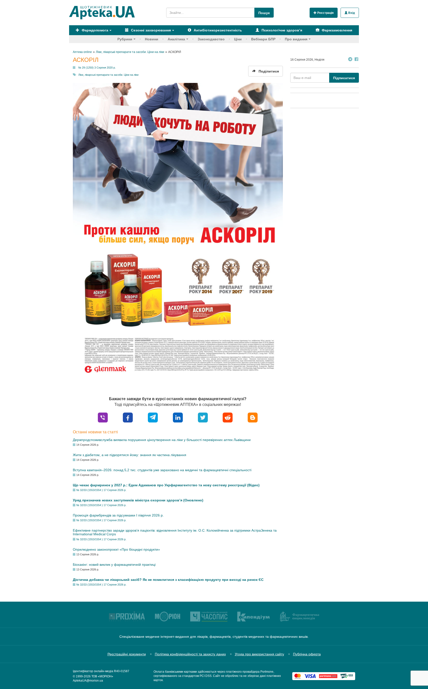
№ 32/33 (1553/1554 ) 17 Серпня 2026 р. (101, 490)
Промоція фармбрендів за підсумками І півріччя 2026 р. (118, 515)
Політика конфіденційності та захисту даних (190, 654)
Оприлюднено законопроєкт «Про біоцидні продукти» (116, 549)
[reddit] (228, 417)
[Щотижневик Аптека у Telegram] (350, 60)
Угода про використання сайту (259, 654)
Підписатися (344, 78)
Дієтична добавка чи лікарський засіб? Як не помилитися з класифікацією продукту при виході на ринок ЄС (168, 580)
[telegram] (153, 417)
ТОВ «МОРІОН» (102, 676)
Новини (151, 39)
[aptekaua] (253, 417)
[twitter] (203, 417)
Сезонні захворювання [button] (150, 30)
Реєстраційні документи (126, 654)
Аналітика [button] (176, 39)
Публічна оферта (307, 654)
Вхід (351, 13)
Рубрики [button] (124, 39)
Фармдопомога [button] (94, 30)
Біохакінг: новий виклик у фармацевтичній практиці (114, 564)
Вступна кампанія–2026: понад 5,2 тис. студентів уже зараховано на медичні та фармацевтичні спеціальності (162, 470)
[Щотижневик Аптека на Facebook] (356, 60)
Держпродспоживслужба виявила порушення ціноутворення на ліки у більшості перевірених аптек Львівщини (162, 440)
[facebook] (128, 417)
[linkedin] (178, 417)
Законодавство (211, 39)
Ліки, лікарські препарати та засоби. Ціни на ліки (108, 74)
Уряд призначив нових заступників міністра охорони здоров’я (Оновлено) (138, 500)
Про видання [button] (296, 39)
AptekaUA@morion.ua (88, 680)
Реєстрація (325, 13)
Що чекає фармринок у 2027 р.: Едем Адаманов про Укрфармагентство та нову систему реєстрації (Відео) (166, 485)
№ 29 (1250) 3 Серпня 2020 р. (97, 67)
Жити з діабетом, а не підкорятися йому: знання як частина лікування (129, 455)
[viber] (103, 417)
